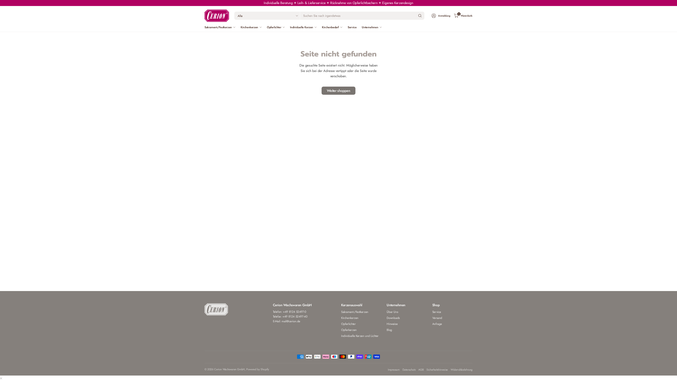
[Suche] (420, 16)
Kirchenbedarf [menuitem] (330, 27)
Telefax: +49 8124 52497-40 (290, 316)
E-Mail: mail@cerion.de (286, 321)
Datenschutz (409, 369)
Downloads (393, 318)
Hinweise (392, 324)
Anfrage (437, 324)
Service (436, 312)
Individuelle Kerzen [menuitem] (301, 27)
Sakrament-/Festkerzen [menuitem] (218, 27)
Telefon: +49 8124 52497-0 (289, 312)
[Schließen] (1, 378)
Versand (437, 318)
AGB (421, 369)
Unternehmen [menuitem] (370, 27)
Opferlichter (348, 324)
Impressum (394, 369)
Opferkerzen (349, 330)
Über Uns (392, 312)
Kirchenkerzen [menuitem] (249, 27)
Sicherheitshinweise (437, 369)
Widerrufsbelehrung (461, 369)
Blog (389, 330)
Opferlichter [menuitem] (274, 27)
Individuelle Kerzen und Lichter (360, 336)
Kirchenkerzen (349, 318)
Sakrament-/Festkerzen (354, 312)
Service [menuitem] (352, 27)
